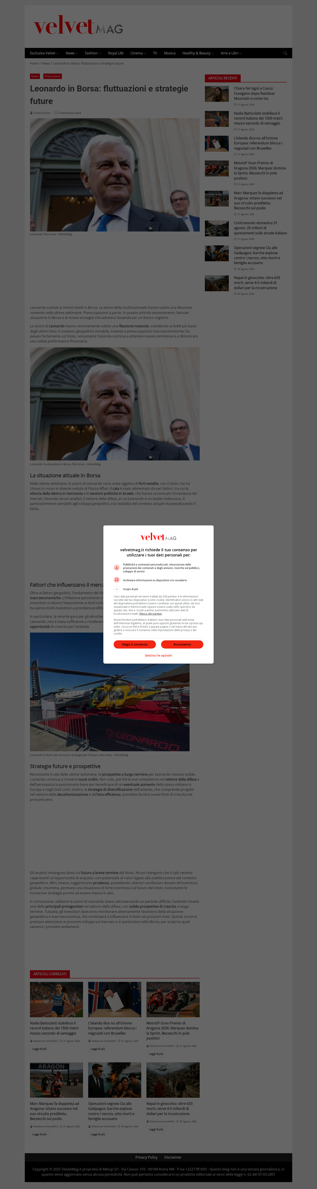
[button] (158, 589)
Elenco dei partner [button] (151, 614)
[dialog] (158, 594)
